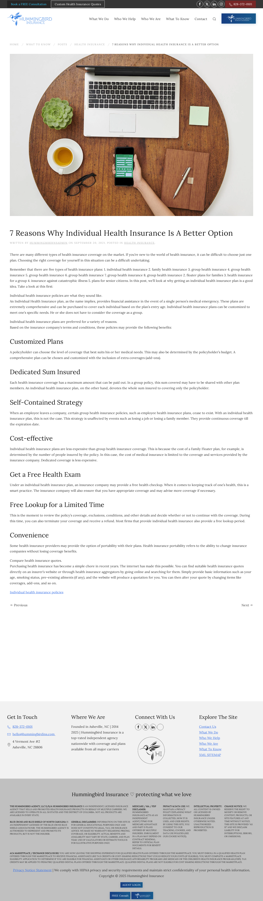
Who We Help (209, 738)
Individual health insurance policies (36, 592)
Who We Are (208, 744)
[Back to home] (30, 19)
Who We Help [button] (125, 19)
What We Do (208, 732)
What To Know (210, 749)
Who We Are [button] (151, 19)
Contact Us (207, 727)
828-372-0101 (242, 4)
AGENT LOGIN (131, 885)
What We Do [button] (99, 19)
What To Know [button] (177, 19)
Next (245, 605)
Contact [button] (201, 19)
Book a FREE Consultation (29, 4)
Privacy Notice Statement (32, 870)
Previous (21, 605)
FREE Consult (120, 895)
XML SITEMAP (210, 755)
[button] (214, 19)
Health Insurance (139, 242)
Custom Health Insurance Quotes (78, 4)
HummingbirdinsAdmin (49, 242)
